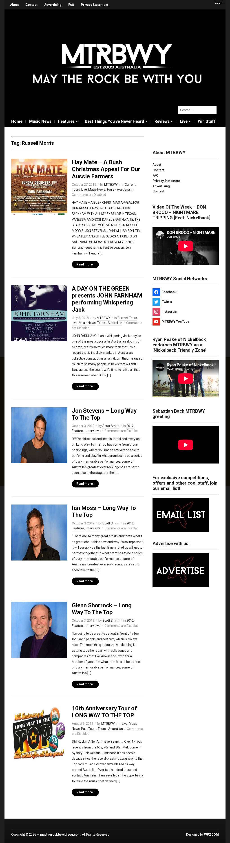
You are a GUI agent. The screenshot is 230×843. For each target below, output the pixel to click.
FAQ (71, 4)
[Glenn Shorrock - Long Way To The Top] (39, 630)
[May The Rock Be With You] (117, 55)
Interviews (93, 431)
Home (16, 121)
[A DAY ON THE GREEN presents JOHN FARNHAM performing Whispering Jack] (39, 313)
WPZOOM (211, 834)
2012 (130, 426)
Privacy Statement (94, 4)
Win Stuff (206, 121)
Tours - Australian (119, 189)
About (14, 4)
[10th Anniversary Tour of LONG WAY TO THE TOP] (39, 732)
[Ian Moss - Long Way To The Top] (39, 532)
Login (219, 2)
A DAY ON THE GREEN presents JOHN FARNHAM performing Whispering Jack (107, 299)
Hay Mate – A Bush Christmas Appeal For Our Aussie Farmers (106, 169)
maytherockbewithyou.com (60, 834)
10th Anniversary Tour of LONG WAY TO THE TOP (104, 712)
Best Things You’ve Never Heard (114, 121)
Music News (40, 121)
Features (66, 121)
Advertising (53, 4)
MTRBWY (111, 184)
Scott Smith (110, 426)
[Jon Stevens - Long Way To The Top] (39, 435)
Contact (32, 4)
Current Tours (127, 318)
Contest (158, 191)
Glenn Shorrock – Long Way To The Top (102, 609)
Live (184, 121)
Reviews (162, 121)
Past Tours (88, 729)
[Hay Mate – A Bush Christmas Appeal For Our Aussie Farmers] (39, 186)
